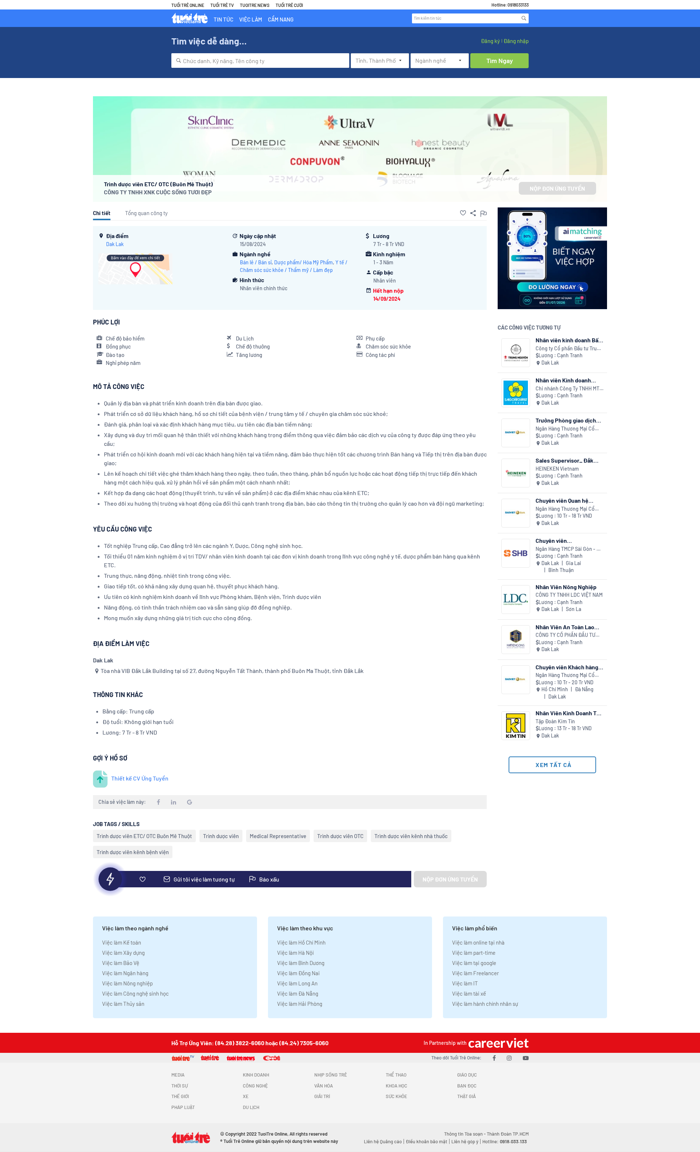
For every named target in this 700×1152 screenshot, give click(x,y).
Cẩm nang (280, 19)
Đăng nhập (516, 41)
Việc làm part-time (473, 952)
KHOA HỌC (396, 1086)
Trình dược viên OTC (340, 836)
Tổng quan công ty (146, 213)
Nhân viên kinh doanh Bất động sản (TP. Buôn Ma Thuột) (568, 339)
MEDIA (177, 1075)
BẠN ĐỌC (467, 1086)
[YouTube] (526, 1057)
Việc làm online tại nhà (478, 942)
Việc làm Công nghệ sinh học (135, 993)
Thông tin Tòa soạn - (465, 1134)
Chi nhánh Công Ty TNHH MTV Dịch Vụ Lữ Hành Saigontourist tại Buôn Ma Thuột (569, 388)
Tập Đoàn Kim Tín (555, 721)
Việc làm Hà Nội (295, 952)
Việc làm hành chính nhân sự (485, 1003)
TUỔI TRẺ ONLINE (187, 5)
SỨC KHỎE (396, 1096)
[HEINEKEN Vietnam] (516, 473)
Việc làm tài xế (469, 993)
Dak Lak (115, 244)
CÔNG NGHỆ (255, 1086)
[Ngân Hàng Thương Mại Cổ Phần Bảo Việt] (516, 433)
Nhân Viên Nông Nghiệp (566, 586)
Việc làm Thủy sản (123, 1003)
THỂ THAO (396, 1075)
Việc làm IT (465, 983)
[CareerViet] (498, 1042)
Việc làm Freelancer (475, 973)
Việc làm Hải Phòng (299, 1003)
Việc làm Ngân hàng (125, 973)
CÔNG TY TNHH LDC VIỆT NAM (569, 595)
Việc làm (250, 19)
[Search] (523, 18)
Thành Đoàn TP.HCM (508, 1134)
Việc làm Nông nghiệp (127, 983)
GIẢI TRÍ (322, 1096)
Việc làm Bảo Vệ (120, 963)
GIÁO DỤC (467, 1075)
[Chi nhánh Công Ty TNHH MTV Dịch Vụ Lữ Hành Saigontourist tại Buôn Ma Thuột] (516, 393)
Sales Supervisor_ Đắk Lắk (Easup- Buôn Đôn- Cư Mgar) (569, 460)
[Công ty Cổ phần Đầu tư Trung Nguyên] (516, 353)
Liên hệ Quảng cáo (383, 1141)
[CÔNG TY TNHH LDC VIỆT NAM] (516, 599)
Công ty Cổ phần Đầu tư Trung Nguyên (569, 348)
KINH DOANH (256, 1075)
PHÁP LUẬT (183, 1107)
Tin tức (223, 19)
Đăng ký (490, 41)
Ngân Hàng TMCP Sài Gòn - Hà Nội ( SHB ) (569, 549)
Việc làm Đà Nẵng (297, 993)
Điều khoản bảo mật (426, 1141)
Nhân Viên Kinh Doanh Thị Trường (568, 712)
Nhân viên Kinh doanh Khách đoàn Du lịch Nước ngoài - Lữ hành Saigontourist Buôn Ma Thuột (567, 380)
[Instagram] (509, 1057)
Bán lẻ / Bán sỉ (256, 262)
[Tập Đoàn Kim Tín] (516, 726)
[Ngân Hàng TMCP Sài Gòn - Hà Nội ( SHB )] (516, 553)
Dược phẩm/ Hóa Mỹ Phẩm (303, 262)
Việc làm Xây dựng (123, 952)
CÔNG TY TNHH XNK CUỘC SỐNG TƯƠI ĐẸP (158, 191)
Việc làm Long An (297, 983)
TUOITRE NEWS (254, 5)
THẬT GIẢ (466, 1096)
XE (246, 1096)
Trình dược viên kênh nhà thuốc (411, 836)
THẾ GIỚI (180, 1096)
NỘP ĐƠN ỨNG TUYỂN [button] (557, 188)
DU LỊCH (251, 1107)
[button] (463, 213)
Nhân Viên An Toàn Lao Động (565, 626)
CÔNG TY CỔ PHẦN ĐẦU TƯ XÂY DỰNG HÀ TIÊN (565, 635)
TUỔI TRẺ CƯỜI (289, 5)
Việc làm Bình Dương (300, 963)
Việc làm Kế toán (121, 942)
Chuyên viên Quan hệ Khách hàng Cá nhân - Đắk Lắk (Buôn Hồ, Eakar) (569, 500)
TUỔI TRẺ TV (222, 5)
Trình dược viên (221, 836)
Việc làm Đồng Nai (298, 973)
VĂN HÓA (323, 1086)
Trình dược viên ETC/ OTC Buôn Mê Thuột (144, 836)
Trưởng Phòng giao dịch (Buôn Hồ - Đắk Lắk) (566, 420)
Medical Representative (278, 836)
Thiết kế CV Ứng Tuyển (139, 778)
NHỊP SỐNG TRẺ (330, 1075)
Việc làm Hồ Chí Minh (301, 942)
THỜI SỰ (179, 1086)
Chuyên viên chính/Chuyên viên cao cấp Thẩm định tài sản (565, 540)
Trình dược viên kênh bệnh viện (133, 852)
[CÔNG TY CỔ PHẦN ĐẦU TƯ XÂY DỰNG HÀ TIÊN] (516, 640)
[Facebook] (494, 1057)
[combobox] (260, 60)
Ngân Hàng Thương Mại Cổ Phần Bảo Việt (565, 428)
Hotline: (504, 1141)
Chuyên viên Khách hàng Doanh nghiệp (567, 666)
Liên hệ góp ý (464, 1141)
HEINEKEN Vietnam (557, 469)
